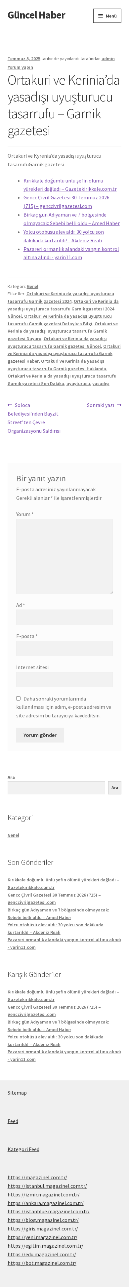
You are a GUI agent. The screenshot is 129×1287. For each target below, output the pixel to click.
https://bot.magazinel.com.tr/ (42, 1263)
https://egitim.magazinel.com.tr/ (45, 1245)
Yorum (25, 514)
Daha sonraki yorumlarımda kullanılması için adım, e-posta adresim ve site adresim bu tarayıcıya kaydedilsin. (63, 707)
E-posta (27, 636)
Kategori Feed (23, 1149)
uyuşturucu (78, 383)
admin (108, 58)
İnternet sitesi (32, 667)
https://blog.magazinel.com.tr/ (43, 1220)
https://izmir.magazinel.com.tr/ (44, 1194)
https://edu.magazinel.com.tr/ (42, 1254)
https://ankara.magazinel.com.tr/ (46, 1203)
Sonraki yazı (100, 405)
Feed (13, 1121)
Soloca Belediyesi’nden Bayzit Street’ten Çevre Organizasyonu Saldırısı (34, 417)
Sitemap (17, 1092)
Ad (20, 605)
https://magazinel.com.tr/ (37, 1177)
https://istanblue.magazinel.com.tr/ (49, 1211)
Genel (32, 286)
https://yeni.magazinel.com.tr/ (42, 1237)
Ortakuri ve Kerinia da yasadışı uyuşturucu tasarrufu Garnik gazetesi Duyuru (63, 331)
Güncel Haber (36, 14)
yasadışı (100, 383)
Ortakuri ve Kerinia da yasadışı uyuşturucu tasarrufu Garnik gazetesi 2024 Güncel (63, 308)
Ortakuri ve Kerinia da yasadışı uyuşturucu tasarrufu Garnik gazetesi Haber (64, 353)
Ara (11, 777)
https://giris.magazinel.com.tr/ (43, 1228)
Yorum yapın (20, 67)
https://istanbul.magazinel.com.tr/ (47, 1186)
